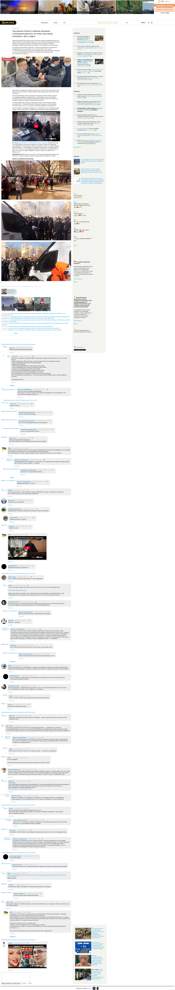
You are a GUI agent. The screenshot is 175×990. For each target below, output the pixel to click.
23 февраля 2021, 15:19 (20, 696)
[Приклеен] (3, 623)
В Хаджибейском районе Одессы (87, 108)
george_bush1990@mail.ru (25, 389)
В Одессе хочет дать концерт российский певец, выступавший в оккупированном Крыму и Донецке (35, 330)
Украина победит (18, 893)
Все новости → (78, 147)
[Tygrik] (3, 873)
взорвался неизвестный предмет (89, 109)
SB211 (9, 448)
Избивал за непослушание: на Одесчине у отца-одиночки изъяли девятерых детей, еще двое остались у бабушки (97, 960)
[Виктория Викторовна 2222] (9, 420)
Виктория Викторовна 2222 (26, 421)
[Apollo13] (4, 884)
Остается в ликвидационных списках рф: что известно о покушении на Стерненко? (9, 309)
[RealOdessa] (5, 644)
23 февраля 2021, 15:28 (21, 781)
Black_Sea (11, 715)
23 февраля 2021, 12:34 (25, 517)
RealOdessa (13, 645)
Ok (94, 988)
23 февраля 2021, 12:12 (36, 460)
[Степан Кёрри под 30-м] (6, 820)
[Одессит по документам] (7, 460)
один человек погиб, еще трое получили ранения (89, 83)
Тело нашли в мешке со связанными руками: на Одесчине (83, 38)
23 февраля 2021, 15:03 (34, 737)
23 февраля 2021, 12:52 (21, 620)
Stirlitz (10, 585)
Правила (24, 983)
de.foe (10, 665)
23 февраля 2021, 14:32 (20, 585)
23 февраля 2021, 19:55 (33, 893)
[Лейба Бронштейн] (3, 604)
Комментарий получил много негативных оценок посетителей (18, 344)
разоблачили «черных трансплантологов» (88, 78)
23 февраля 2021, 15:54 (28, 796)
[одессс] (5, 347)
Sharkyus (11, 526)
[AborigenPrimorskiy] (3, 689)
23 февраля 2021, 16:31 (23, 830)
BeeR (7, 726)
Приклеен (11, 620)
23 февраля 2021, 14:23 (21, 704)
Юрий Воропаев (12, 566)
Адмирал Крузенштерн (15, 509)
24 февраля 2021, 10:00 (20, 912)
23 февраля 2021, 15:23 (28, 769)
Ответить (11, 352)
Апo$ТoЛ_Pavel (16, 864)
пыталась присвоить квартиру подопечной (89, 96)
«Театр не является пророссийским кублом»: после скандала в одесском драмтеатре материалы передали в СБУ (91, 170)
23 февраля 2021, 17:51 (30, 864)
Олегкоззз (13, 830)
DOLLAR (10, 490)
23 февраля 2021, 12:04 (42, 412)
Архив (55, 22)
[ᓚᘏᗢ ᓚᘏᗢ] (6, 357)
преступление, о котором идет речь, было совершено (33, 143)
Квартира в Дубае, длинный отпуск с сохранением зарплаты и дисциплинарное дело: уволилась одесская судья (53, 12)
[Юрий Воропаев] (3, 569)
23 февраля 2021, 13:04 (19, 665)
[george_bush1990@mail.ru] (8, 389)
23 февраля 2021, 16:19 (36, 820)
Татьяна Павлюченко (14, 769)
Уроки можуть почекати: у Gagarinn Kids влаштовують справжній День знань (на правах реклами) (98, 945)
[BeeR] (2, 726)
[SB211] (3, 451)
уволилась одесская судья (84, 118)
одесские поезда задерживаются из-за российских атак (89, 134)
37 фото (14, 293)
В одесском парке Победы (84, 69)
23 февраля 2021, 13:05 (40, 654)
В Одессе (79, 140)
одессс (11, 348)
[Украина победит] (6, 892)
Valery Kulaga (14, 517)
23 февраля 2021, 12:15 (44, 470)
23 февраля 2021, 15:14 (20, 749)
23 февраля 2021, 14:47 (20, 726)
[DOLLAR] (3, 490)
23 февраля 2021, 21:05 (20, 902)
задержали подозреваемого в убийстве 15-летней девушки (85, 41)
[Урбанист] (4, 437)
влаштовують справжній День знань (87, 47)
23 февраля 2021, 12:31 (25, 566)
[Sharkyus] (4, 525)
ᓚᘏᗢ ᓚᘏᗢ (14, 356)
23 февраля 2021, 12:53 (32, 629)
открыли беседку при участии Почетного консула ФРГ (90, 70)
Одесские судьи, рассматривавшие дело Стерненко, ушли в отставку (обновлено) (31, 326)
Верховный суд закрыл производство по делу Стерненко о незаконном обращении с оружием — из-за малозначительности (33, 314)
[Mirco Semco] (3, 503)
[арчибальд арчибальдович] (9, 411)
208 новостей (10, 293)
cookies (90, 988)
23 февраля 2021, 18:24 (29, 856)
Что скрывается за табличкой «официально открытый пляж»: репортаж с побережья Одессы (93, 161)
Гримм (10, 943)
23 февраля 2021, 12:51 (28, 602)
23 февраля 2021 (15, 28)
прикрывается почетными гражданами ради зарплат (89, 103)
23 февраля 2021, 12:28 (19, 535)
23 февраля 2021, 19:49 (21, 885)
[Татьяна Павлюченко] (3, 772)
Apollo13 (11, 885)
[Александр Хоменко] (5, 859)
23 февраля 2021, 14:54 (24, 356)
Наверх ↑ (16, 333)
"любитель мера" (16, 796)
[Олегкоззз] (4, 829)
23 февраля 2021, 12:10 (44, 429)
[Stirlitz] (5, 585)
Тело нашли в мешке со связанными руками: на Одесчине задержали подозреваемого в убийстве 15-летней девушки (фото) (97, 933)
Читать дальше (78, 278)
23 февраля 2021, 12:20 (21, 526)
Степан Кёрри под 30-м (19, 820)
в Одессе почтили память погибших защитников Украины (84, 62)
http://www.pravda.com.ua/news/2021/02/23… (21, 789)
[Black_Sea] (4, 716)
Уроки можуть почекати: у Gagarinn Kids (88, 46)
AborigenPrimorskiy (13, 686)
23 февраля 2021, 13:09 (26, 676)
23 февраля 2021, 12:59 (24, 645)
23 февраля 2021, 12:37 (23, 577)
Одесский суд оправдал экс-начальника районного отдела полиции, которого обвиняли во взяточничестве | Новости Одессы (36, 875)
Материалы (44, 22)
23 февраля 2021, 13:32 (26, 686)
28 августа (77, 91)
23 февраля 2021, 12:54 (40, 612)
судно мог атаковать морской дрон (88, 123)
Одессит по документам (21, 460)
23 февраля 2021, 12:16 (20, 490)
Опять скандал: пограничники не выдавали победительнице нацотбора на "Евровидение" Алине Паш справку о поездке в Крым (42, 307)
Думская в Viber (79, 347)
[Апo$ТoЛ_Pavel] (5, 863)
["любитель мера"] (5, 796)
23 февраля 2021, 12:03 (22, 348)
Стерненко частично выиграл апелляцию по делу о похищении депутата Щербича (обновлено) (34, 328)
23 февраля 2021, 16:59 (34, 839)
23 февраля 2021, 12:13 (38, 481)
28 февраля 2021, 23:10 (19, 943)
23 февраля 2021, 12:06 (42, 421)
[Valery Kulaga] (5, 520)
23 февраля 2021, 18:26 (18, 873)
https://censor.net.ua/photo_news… (18, 590)
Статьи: (76, 156)
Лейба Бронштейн (13, 602)
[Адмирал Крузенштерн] (3, 512)
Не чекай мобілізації (82, 128)
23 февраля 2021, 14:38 (22, 715)
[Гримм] (3, 946)
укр (127, 22)
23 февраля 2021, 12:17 (22, 500)
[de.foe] (3, 668)
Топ (64, 22)
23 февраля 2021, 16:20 (20, 808)
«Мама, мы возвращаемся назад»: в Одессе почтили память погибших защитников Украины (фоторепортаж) (98, 974)
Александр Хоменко (15, 856)
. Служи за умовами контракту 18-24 (88, 129)
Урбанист (12, 438)
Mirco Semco (11, 500)
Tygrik (9, 873)
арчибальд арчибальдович (27, 412)
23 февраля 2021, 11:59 (39, 389)
